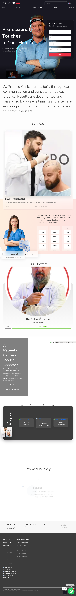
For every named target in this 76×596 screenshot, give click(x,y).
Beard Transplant (21, 554)
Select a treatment (55, 50)
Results (56, 8)
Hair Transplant (37, 8)
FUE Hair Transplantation (23, 548)
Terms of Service (33, 590)
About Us (18, 8)
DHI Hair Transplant (22, 545)
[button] (36, 237)
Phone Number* (53, 41)
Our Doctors (7, 542)
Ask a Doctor (43, 326)
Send (59, 55)
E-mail (50, 35)
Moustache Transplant (22, 556)
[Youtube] (41, 3)
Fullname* (51, 29)
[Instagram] (34, 3)
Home (3, 8)
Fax (47, 21)
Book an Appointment (41, 206)
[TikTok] (38, 3)
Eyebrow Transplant (22, 551)
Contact (71, 8)
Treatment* (52, 47)
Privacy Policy (25, 590)
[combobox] (52, 44)
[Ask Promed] (65, 593)
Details (8, 206)
